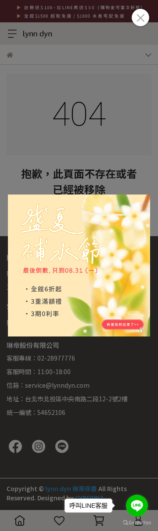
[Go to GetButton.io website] (137, 522)
